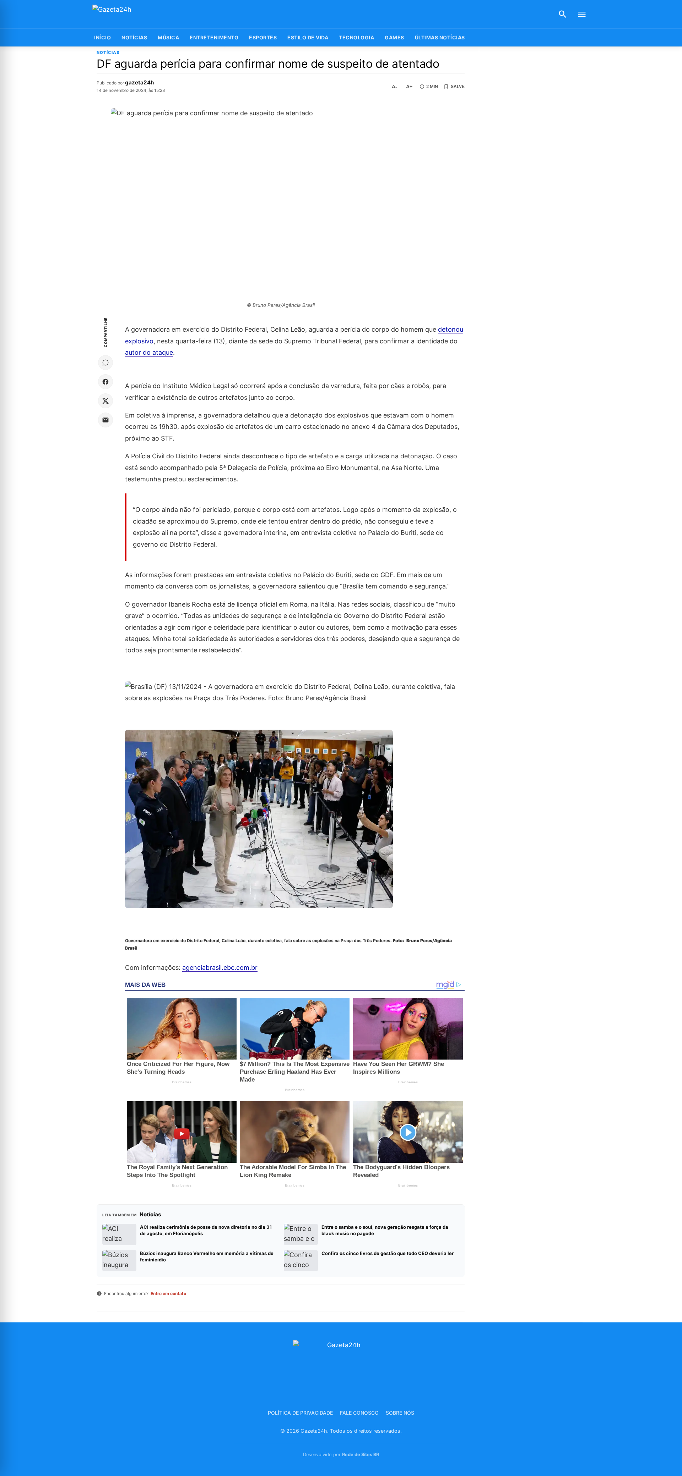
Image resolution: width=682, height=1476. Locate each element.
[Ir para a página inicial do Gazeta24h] (136, 14)
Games (394, 37)
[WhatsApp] (105, 362)
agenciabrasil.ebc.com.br (220, 967)
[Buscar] (562, 14)
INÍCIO (102, 37)
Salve (458, 86)
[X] (105, 400)
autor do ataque (149, 352)
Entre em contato (168, 1293)
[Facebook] (105, 381)
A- (394, 86)
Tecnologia (356, 37)
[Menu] (582, 14)
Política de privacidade (300, 1413)
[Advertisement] (537, 153)
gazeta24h (139, 82)
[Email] (105, 420)
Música (168, 37)
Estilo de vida (307, 37)
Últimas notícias (440, 37)
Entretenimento (214, 37)
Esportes (263, 37)
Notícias (134, 37)
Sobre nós (400, 1413)
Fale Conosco (359, 1413)
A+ (409, 86)
